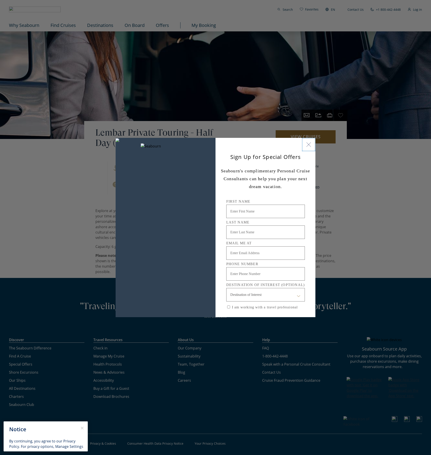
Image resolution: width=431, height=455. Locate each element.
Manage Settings (69, 446)
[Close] (308, 144)
